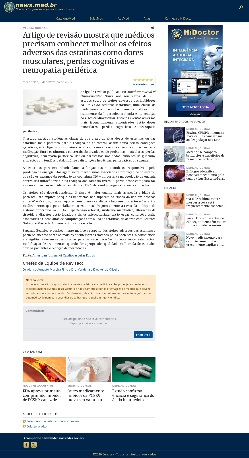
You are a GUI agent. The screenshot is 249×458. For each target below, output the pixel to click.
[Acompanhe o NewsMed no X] (34, 445)
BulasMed (96, 18)
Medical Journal (35, 28)
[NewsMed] (39, 7)
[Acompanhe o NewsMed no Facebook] (26, 445)
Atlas (147, 18)
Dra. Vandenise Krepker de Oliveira (95, 269)
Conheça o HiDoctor (179, 18)
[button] (241, 7)
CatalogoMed (65, 18)
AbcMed (123, 18)
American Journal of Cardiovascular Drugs (63, 255)
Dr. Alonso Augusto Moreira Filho (45, 269)
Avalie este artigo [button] (143, 84)
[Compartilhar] (152, 28)
